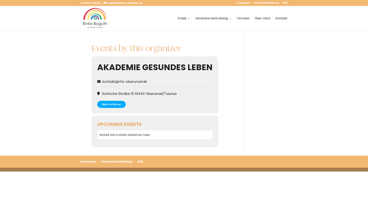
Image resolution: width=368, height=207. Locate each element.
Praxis (182, 19)
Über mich (262, 19)
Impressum (243, 3)
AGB (285, 3)
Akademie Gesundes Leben (155, 67)
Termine (243, 19)
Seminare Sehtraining (212, 19)
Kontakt (281, 19)
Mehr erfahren (111, 104)
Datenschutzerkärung (266, 3)
